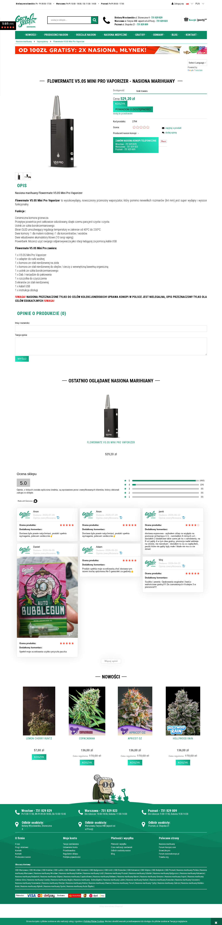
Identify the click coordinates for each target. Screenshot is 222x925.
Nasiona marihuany (167, 844)
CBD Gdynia (145, 870)
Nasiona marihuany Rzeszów (162, 880)
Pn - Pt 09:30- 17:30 (33, 3)
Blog (113, 854)
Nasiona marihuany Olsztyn (53, 883)
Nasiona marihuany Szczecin (187, 880)
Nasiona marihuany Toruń (123, 883)
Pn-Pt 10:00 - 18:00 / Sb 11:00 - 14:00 (76, 3)
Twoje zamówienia (71, 844)
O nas (17, 844)
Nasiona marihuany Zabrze (169, 883)
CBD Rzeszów (120, 870)
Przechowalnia (69, 850)
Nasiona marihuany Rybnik (31, 886)
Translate (198, 70)
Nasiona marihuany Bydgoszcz (166, 873)
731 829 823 (162, 21)
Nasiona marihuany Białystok (27, 876)
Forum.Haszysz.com (167, 847)
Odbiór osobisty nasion (121, 850)
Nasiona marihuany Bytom (128, 876)
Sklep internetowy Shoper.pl (111, 906)
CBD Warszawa (21, 870)
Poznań (119, 149)
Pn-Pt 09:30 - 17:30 (112, 3)
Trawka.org (164, 857)
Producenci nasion (23, 857)
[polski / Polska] (187, 3)
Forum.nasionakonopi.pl (169, 854)
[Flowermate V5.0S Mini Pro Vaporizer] (19, 176)
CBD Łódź (108, 870)
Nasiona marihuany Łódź (93, 873)
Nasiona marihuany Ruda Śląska (80, 886)
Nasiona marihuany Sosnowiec (28, 883)
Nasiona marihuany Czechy (38, 880)
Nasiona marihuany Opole (54, 886)
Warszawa (120, 146)
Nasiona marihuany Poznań (116, 873)
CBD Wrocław (35, 870)
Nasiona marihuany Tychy (145, 883)
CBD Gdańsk (70, 870)
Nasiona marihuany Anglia (61, 880)
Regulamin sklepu (70, 854)
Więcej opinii (111, 661)
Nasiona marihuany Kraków (70, 873)
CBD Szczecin (82, 870)
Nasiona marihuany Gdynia (51, 876)
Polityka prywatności (71, 857)
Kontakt (18, 850)
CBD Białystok (157, 870)
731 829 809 (142, 24)
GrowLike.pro (164, 850)
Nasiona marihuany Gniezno (151, 876)
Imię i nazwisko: (22, 323)
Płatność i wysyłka (118, 844)
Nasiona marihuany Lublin (114, 880)
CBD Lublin (58, 870)
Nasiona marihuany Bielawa (104, 876)
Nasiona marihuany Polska (188, 870)
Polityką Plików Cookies (94, 921)
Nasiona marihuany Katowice (192, 873)
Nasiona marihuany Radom (137, 880)
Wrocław (119, 144)
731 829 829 (156, 17)
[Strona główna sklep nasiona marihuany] (26, 20)
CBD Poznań (170, 870)
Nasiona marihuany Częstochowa (78, 876)
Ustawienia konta (70, 847)
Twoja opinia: (21, 335)
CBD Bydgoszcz (96, 870)
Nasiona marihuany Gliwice (100, 883)
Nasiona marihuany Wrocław (46, 873)
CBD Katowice (133, 870)
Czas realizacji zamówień (121, 847)
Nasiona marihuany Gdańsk (140, 873)
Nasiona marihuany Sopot (175, 876)
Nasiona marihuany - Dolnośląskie (88, 880)
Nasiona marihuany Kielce (76, 883)
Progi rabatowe (21, 847)
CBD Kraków (47, 870)
